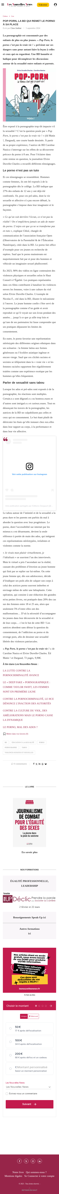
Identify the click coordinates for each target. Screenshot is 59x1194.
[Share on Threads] (43, 764)
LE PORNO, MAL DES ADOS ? (20, 727)
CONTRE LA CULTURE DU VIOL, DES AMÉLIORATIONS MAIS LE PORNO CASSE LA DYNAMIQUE (28, 715)
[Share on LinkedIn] (39, 764)
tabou (24, 747)
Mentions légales (13, 1176)
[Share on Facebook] (33, 764)
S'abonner (43, 5)
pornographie (11, 747)
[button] (15, 734)
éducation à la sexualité (23, 742)
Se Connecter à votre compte (39, 1176)
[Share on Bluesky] (46, 764)
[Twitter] (26, 1161)
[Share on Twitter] (37, 764)
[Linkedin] (39, 1161)
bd (6, 742)
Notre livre (18, 1172)
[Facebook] (19, 1161)
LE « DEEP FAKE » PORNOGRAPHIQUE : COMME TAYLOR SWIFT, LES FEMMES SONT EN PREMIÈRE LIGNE (26, 687)
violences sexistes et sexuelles (19, 752)
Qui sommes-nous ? (36, 1172)
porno (41, 742)
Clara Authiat (16, 28)
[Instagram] (33, 1161)
